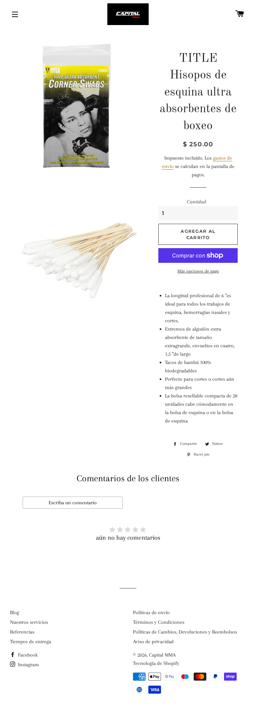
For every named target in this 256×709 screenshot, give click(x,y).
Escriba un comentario (73, 503)
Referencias (22, 632)
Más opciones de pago (198, 271)
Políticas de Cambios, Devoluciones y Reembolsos (185, 632)
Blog (14, 612)
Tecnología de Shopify (156, 663)
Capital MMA (162, 655)
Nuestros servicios (29, 622)
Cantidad (196, 202)
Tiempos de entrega (30, 642)
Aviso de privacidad (153, 642)
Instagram (28, 665)
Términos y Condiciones (158, 622)
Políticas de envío (151, 612)
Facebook (27, 655)
